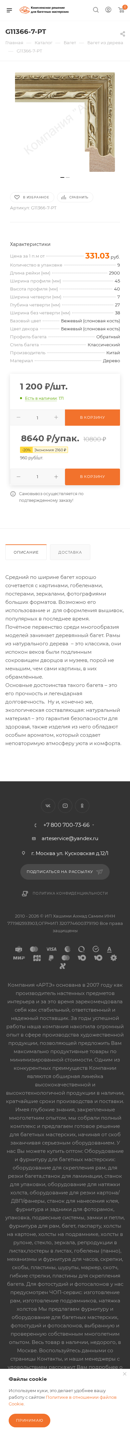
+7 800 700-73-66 (66, 825)
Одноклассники (82, 806)
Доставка (70, 552)
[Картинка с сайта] (65, 122)
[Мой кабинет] (108, 10)
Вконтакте (48, 806)
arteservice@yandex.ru (70, 838)
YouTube (65, 806)
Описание (26, 552)
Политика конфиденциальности (70, 893)
